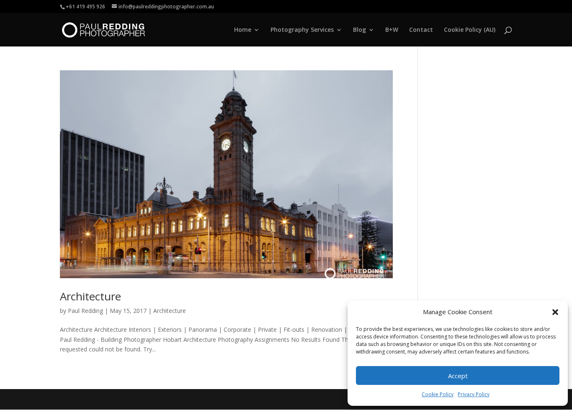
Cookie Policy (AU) (469, 30)
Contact (421, 30)
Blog (359, 30)
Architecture (90, 296)
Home (242, 30)
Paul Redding (85, 311)
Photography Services (302, 30)
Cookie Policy (437, 394)
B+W (391, 30)
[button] (555, 312)
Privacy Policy (474, 394)
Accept (458, 376)
